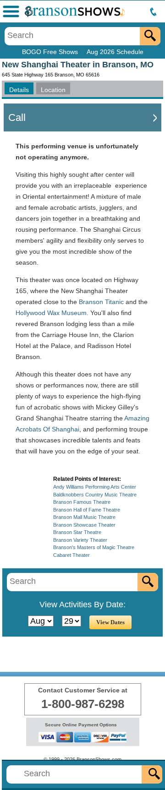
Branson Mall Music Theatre (84, 517)
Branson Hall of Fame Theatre (86, 509)
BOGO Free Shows (50, 51)
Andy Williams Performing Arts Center (94, 487)
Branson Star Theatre (77, 532)
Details (19, 89)
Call (17, 117)
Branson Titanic (101, 301)
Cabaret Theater (71, 555)
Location (53, 89)
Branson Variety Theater (80, 540)
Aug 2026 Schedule (115, 51)
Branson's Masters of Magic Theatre (93, 547)
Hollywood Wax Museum (51, 312)
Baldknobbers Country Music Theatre (95, 494)
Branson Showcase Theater (84, 525)
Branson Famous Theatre (81, 502)
